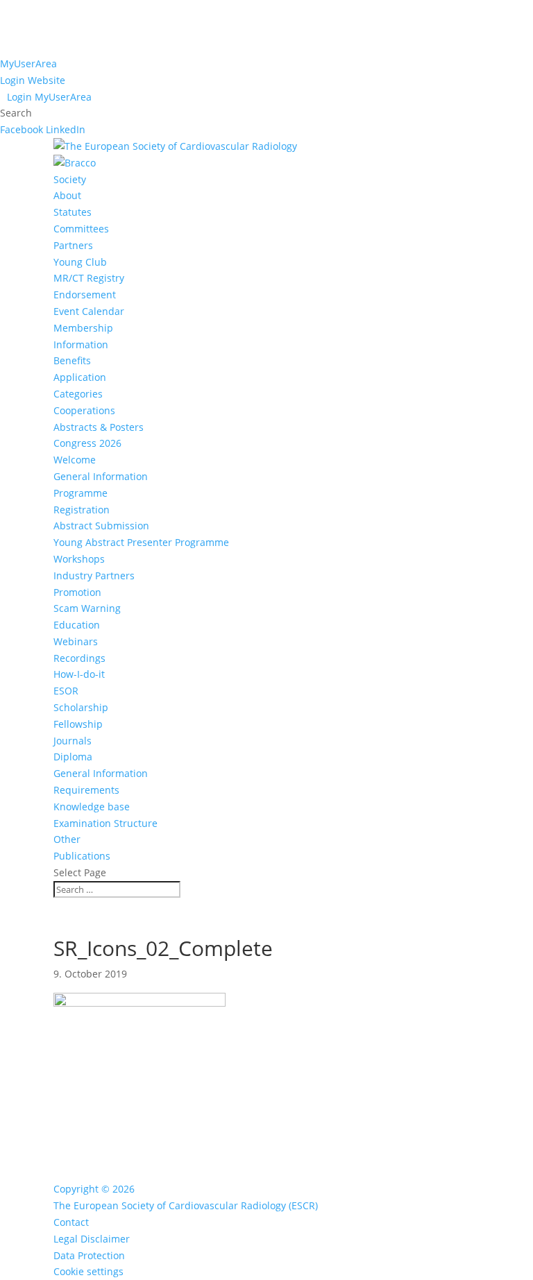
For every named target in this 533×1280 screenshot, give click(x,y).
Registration (81, 509)
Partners (73, 245)
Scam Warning (87, 608)
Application (79, 377)
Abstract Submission (101, 525)
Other (67, 839)
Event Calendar (88, 311)
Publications (81, 855)
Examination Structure (105, 823)
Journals (72, 740)
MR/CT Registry (88, 277)
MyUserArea (28, 63)
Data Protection (89, 1255)
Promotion (77, 592)
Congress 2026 (87, 443)
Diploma (72, 756)
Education (76, 624)
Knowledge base (91, 806)
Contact (71, 1222)
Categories (78, 393)
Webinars (75, 641)
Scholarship (80, 707)
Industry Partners (94, 575)
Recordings (79, 658)
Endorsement (84, 294)
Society (69, 179)
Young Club (80, 261)
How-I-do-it (79, 674)
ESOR (65, 690)
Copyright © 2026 (94, 1188)
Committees (81, 228)
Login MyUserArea (49, 96)
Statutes (72, 212)
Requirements (86, 789)
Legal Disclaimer (91, 1238)
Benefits (72, 360)
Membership (83, 327)
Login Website (32, 80)
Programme (80, 493)
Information (80, 344)
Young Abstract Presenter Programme (141, 542)
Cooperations (84, 410)
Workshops (79, 558)
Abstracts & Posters (98, 427)
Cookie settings (88, 1271)
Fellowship (78, 724)
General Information (100, 476)
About (67, 195)
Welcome (74, 459)
